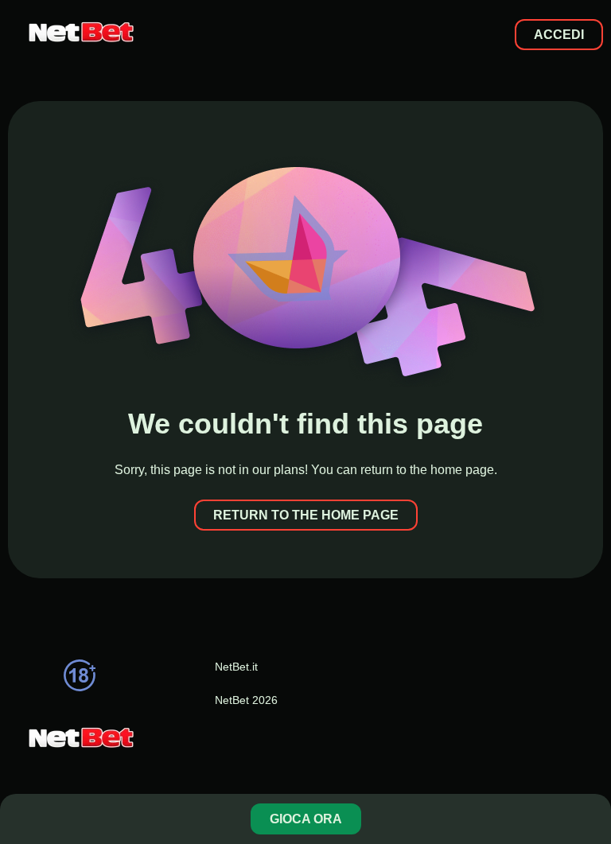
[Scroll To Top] (590, 767)
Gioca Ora (306, 819)
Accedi (559, 34)
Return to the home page (306, 515)
